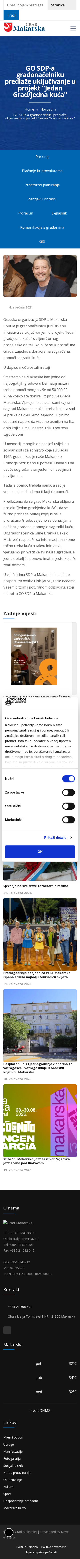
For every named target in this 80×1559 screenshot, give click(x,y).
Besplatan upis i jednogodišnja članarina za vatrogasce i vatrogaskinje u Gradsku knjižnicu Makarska (37, 1068)
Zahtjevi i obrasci (41, 199)
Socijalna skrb (13, 1465)
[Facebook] (7, 1330)
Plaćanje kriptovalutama (41, 170)
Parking (42, 156)
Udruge (8, 1444)
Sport (7, 1494)
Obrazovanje (12, 1480)
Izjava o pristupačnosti (41, 1552)
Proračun (25, 213)
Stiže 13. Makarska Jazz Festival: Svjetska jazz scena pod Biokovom (36, 1161)
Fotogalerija (12, 1458)
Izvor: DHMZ (40, 1410)
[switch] (68, 792)
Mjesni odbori (13, 1437)
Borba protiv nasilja (17, 1473)
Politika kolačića (27, 1547)
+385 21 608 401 (20, 1307)
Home (29, 109)
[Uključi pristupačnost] (8, 1532)
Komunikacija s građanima (42, 227)
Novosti (46, 109)
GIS (42, 241)
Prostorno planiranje (42, 184)
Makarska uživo (14, 1508)
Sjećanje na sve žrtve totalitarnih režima (35, 886)
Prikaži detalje (55, 838)
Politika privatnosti (53, 1547)
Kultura (8, 1487)
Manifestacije (13, 1451)
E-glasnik (60, 213)
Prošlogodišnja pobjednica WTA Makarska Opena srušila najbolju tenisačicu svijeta (36, 975)
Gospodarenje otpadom (20, 1501)
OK (40, 852)
